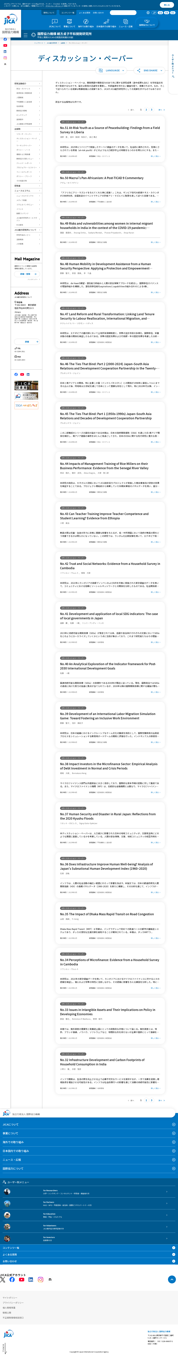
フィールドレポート (24, 172)
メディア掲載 (21, 200)
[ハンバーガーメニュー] (25, 35)
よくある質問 (84, 12)
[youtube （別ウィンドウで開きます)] (21, 1279)
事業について (10, 1133)
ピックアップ (21, 115)
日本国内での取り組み (16, 1151)
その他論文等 (21, 180)
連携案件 (19, 119)
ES (172, 12)
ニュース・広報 (12, 1160)
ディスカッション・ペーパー (26, 139)
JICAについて (11, 1124)
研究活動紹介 (20, 83)
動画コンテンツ (22, 213)
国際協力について (13, 1168)
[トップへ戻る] (172, 1279)
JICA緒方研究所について (25, 229)
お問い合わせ (98, 12)
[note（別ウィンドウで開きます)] (5, 64)
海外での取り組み (13, 1142)
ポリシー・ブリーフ (24, 176)
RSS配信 (19, 225)
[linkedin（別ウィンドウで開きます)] (5, 51)
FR (166, 12)
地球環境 (19, 106)
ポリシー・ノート (23, 150)
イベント (19, 209)
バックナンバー (33, 279)
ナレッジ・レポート (24, 163)
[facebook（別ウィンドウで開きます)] (5, 39)
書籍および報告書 (23, 154)
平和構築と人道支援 (24, 102)
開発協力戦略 (21, 110)
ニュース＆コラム (22, 190)
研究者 (17, 185)
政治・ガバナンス (23, 88)
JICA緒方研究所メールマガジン (26, 219)
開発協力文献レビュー (25, 158)
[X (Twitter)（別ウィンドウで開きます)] (2, 1279)
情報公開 (7, 1312)
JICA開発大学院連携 (24, 124)
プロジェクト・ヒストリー (26, 167)
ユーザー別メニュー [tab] (18, 1182)
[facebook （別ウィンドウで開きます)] (12, 1279)
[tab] (148, 12)
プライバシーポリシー (53, 6)
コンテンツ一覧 (67, 12)
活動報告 (19, 239)
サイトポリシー (10, 1297)
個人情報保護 (9, 1307)
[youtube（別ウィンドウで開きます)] (5, 45)
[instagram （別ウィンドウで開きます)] (40, 1279)
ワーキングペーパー (24, 145)
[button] (111, 70)
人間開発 (19, 97)
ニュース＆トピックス (24, 195)
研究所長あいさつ (23, 235)
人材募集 (19, 243)
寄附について (49, 12)
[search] (123, 12)
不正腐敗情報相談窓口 (13, 1317)
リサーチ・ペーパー (24, 134)
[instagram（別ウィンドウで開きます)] (5, 57)
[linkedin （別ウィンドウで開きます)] (31, 1279)
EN (160, 12)
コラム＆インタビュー (25, 204)
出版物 (17, 128)
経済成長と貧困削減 (24, 93)
